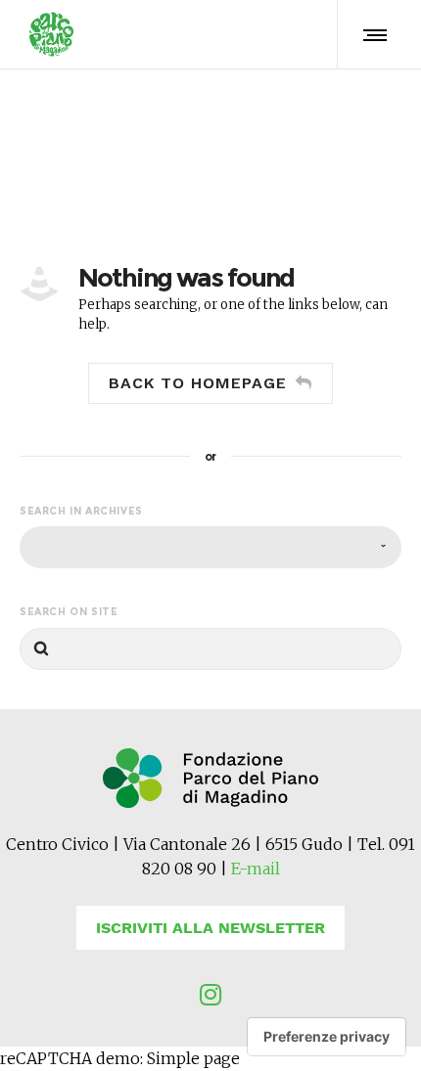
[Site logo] (51, 34)
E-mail (255, 868)
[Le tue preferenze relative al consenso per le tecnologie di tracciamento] (326, 1036)
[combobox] (210, 547)
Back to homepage (198, 383)
